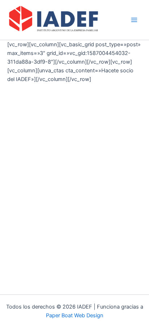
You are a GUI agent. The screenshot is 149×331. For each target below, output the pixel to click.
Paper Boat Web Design (74, 315)
